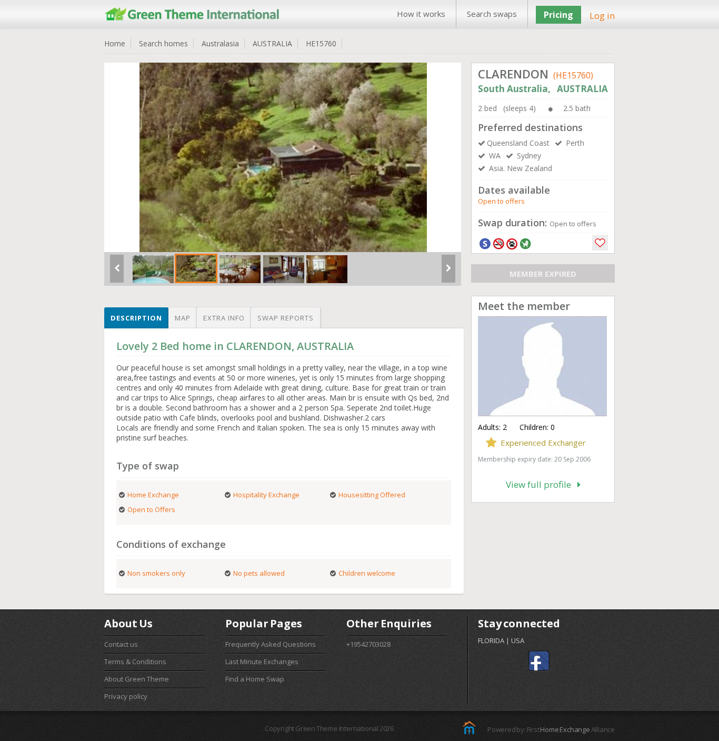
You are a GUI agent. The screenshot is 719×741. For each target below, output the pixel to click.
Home (114, 43)
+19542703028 (368, 644)
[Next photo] (448, 273)
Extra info (224, 318)
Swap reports (285, 318)
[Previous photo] (117, 273)
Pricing (558, 15)
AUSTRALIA (272, 43)
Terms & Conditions (135, 661)
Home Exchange (565, 729)
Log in (602, 15)
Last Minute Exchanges (261, 661)
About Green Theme (136, 679)
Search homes (163, 43)
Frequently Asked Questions (270, 644)
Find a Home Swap (254, 679)
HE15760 (321, 43)
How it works (421, 13)
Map (183, 318)
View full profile (541, 484)
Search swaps (492, 13)
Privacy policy (125, 696)
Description (136, 318)
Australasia (220, 43)
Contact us (121, 644)
